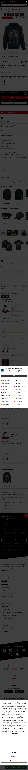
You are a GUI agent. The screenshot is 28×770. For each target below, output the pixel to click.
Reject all (14, 756)
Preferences (14, 761)
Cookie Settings (8, 731)
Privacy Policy (15, 733)
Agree (14, 752)
